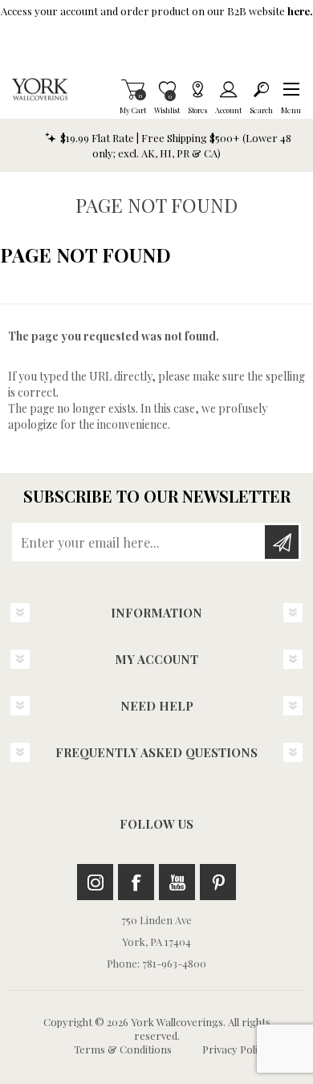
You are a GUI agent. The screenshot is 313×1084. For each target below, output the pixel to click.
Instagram (95, 882)
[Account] (228, 89)
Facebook (136, 882)
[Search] (261, 89)
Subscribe (282, 542)
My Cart (133, 89)
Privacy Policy (235, 1049)
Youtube (177, 882)
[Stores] (197, 89)
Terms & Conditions (123, 1049)
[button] (291, 89)
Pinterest (218, 882)
